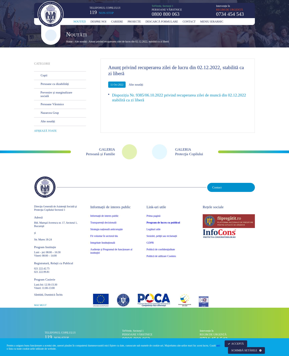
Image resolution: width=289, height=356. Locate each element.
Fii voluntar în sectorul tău (104, 236)
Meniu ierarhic (211, 21)
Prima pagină (153, 215)
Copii (44, 75)
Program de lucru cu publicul (163, 222)
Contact (189, 21)
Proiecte (134, 21)
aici (218, 345)
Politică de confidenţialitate (161, 249)
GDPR (150, 242)
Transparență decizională (103, 222)
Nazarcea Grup (50, 112)
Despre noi (98, 21)
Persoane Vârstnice (52, 104)
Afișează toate (45, 130)
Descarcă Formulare (162, 21)
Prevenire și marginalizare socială (56, 94)
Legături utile (154, 229)
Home (69, 41)
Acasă (69, 21)
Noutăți (79, 21)
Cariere (117, 21)
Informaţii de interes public (104, 215)
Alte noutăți (80, 41)
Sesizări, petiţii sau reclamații (162, 236)
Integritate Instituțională (102, 242)
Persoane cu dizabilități (55, 84)
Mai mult (40, 305)
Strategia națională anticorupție (106, 229)
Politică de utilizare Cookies (161, 256)
